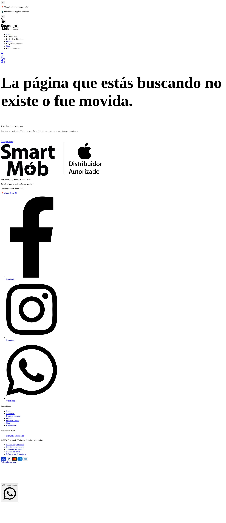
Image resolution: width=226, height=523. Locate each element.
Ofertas (9, 418)
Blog (8, 423)
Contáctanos (11, 425)
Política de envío (13, 452)
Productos (10, 413)
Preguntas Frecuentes (15, 436)
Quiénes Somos (12, 421)
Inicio (8, 411)
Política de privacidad (15, 445)
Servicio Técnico (13, 416)
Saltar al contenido (8, 462)
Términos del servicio (15, 449)
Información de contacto (16, 454)
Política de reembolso (15, 447)
